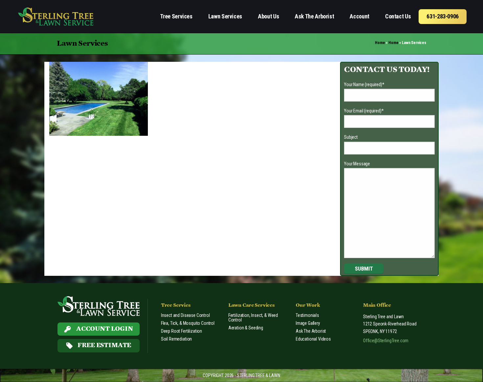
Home (380, 42)
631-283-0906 (442, 16)
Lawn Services (225, 16)
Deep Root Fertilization (181, 331)
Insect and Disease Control (185, 315)
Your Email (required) (363, 110)
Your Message (357, 163)
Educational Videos (313, 339)
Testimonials (307, 315)
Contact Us (398, 16)
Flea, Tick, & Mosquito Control (188, 323)
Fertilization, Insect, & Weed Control (253, 317)
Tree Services (176, 16)
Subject (351, 137)
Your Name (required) (364, 84)
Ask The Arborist (314, 16)
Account (359, 16)
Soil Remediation (176, 339)
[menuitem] (176, 16)
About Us (268, 16)
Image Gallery (308, 323)
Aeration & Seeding (245, 327)
